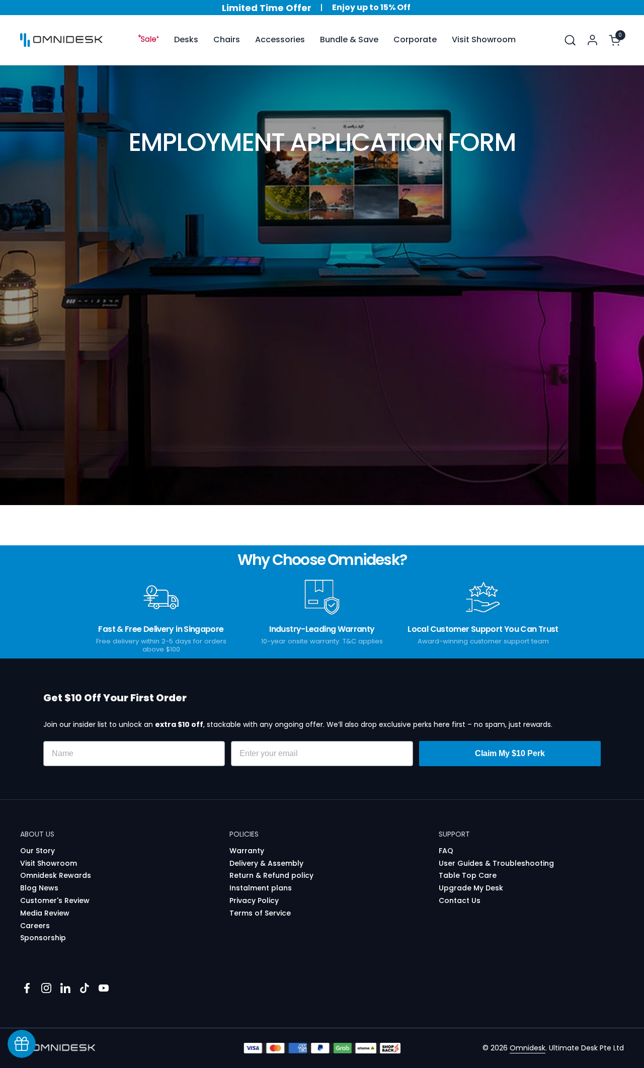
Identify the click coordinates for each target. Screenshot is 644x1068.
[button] (570, 40)
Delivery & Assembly (266, 863)
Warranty (246, 851)
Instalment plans (260, 888)
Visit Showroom (48, 863)
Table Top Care (468, 875)
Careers (35, 926)
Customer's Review (55, 900)
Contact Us (459, 900)
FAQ (446, 851)
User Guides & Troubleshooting (496, 863)
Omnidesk (527, 1048)
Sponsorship (43, 938)
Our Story (37, 851)
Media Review (44, 913)
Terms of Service (260, 913)
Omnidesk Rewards (55, 875)
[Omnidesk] (61, 40)
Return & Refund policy (271, 875)
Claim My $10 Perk (510, 753)
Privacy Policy (254, 900)
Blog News (39, 888)
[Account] (592, 40)
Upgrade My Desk (471, 888)
